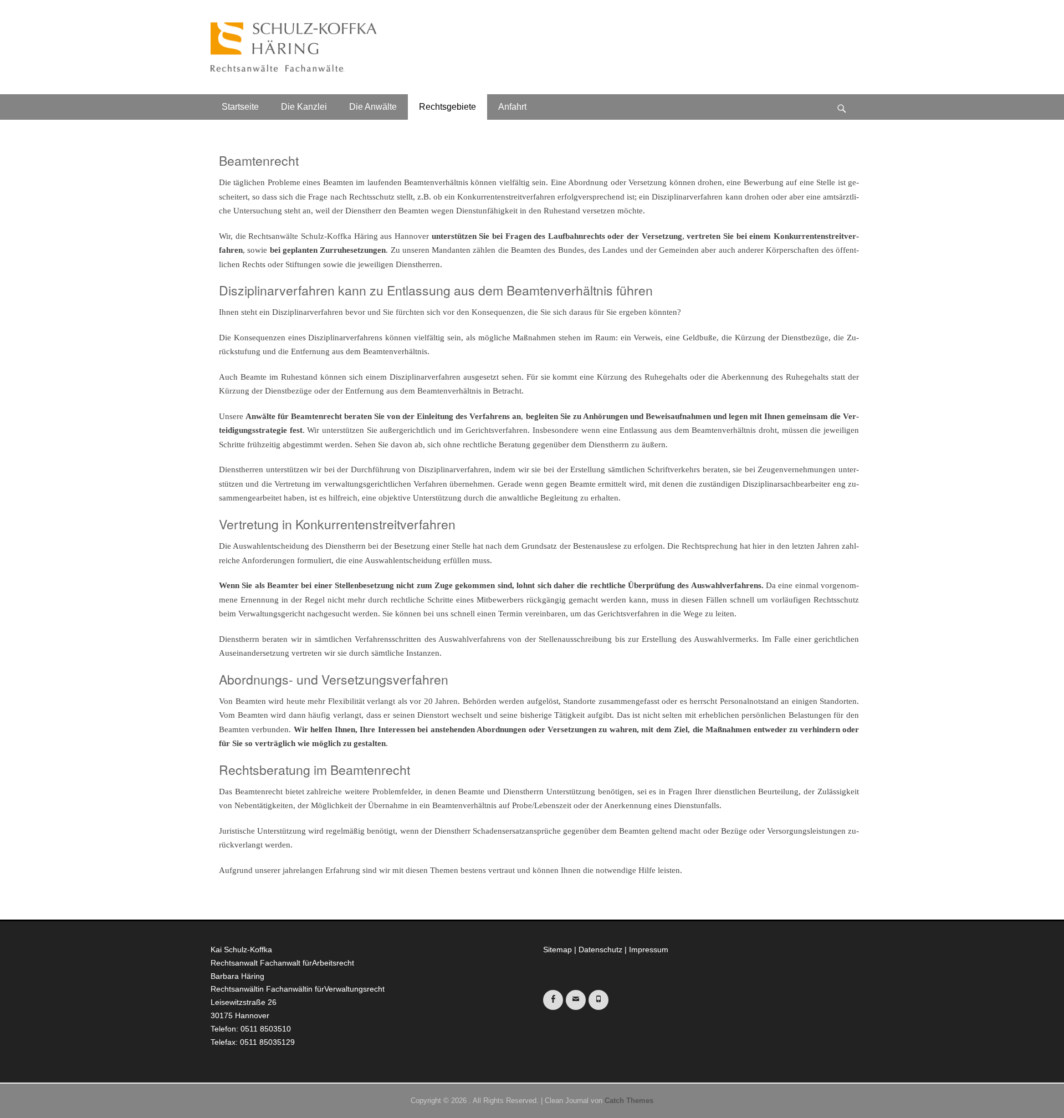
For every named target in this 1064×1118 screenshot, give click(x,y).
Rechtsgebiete (447, 106)
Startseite (240, 106)
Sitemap (557, 949)
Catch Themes (629, 1100)
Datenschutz (600, 949)
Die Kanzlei (304, 106)
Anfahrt (512, 106)
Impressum (648, 949)
